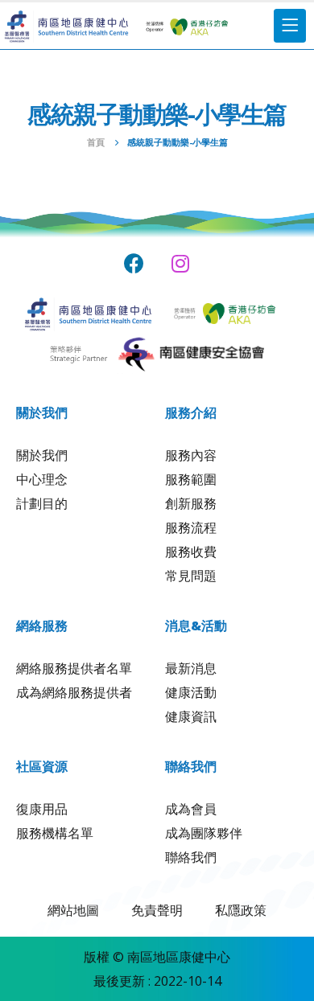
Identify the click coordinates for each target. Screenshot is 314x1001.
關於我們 (42, 455)
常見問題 (191, 576)
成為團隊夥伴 (203, 833)
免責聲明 (157, 910)
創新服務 (191, 503)
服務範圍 (191, 479)
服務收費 (191, 551)
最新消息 (191, 668)
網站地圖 (73, 910)
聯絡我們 (191, 857)
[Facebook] (134, 263)
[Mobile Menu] (290, 26)
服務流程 (191, 527)
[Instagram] (181, 263)
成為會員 (191, 809)
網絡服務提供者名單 (74, 668)
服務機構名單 (54, 833)
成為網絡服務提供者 (74, 692)
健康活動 (191, 692)
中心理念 (42, 479)
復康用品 (42, 809)
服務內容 (191, 455)
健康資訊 (191, 716)
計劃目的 (42, 503)
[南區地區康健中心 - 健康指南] (66, 26)
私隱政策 (240, 910)
